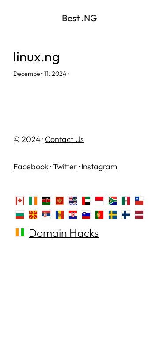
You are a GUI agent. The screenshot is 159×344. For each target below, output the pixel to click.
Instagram (99, 166)
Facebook (31, 166)
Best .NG (79, 17)
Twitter (65, 166)
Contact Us (64, 139)
